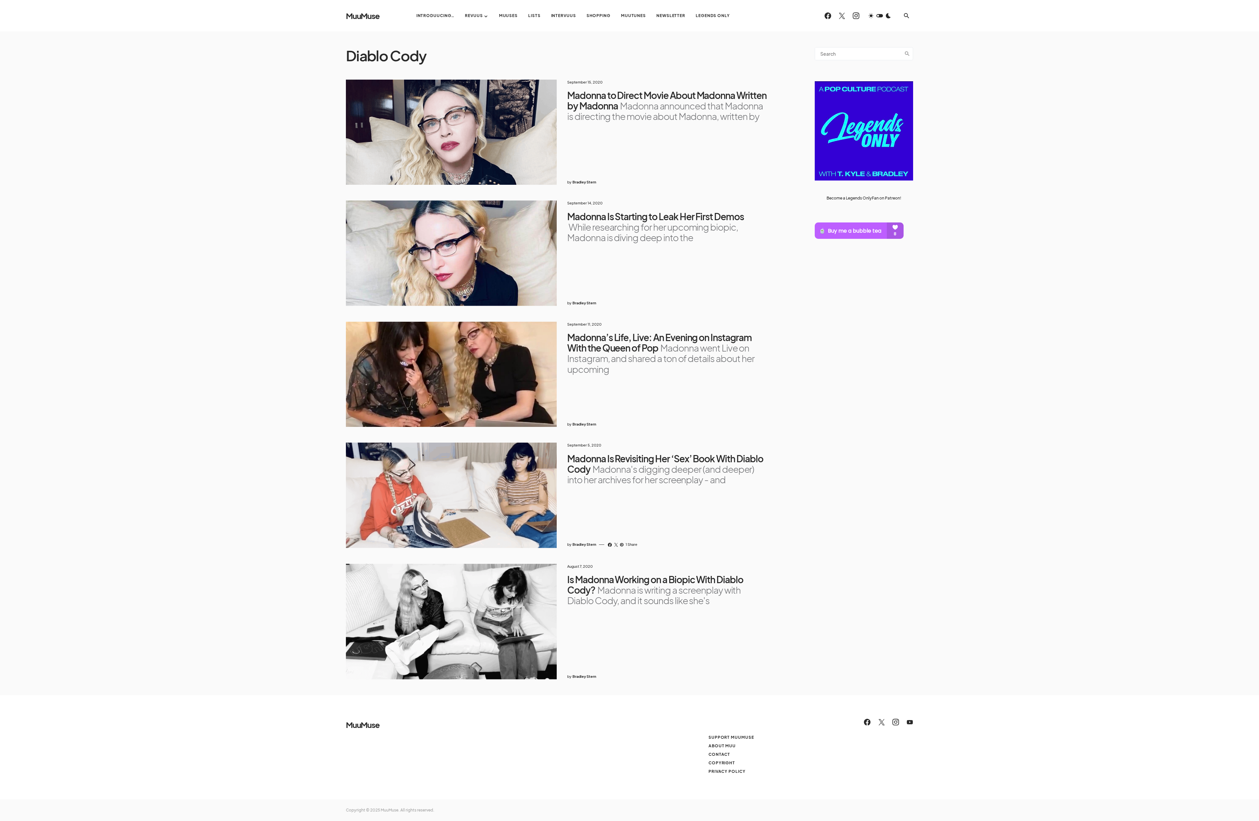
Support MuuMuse (731, 737)
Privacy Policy (727, 771)
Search (907, 53)
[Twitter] (842, 15)
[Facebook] (828, 15)
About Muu (722, 745)
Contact (719, 754)
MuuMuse (363, 16)
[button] (880, 16)
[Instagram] (856, 15)
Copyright (722, 762)
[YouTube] (910, 722)
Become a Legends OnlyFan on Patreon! (864, 198)
